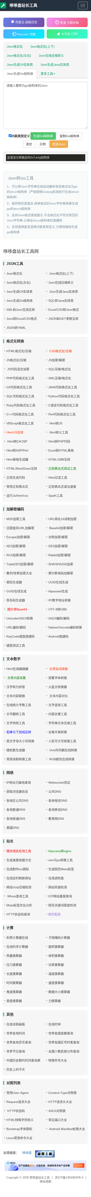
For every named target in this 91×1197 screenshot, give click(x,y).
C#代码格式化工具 (19, 387)
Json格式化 (15, 46)
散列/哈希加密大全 (19, 573)
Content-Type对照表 (62, 1093)
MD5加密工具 (15, 519)
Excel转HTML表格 (61, 450)
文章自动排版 (58, 669)
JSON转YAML (16, 327)
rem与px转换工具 (60, 860)
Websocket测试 (59, 782)
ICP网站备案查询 (60, 896)
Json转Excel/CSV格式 (21, 318)
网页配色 (54, 914)
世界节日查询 (15, 1051)
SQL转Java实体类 (61, 300)
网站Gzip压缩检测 (18, 887)
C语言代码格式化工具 (63, 405)
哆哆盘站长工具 (22, 5)
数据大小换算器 (59, 992)
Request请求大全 (18, 1102)
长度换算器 (14, 974)
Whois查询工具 (17, 896)
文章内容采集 (16, 678)
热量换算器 (14, 955)
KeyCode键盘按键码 (20, 636)
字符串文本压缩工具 (62, 723)
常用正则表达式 (17, 486)
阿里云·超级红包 (26, 22)
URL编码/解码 (16, 627)
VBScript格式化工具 (20, 423)
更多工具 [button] (47, 73)
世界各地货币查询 (18, 1042)
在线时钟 (54, 1024)
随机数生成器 (15, 750)
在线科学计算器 (17, 946)
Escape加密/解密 (18, 537)
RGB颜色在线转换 (61, 759)
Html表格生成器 (17, 459)
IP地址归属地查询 (18, 782)
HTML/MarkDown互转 (21, 468)
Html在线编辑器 (17, 669)
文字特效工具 (15, 723)
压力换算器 (14, 965)
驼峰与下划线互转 (18, 732)
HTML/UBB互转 (59, 459)
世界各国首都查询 (60, 1033)
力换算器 (54, 1001)
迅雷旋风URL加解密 (20, 528)
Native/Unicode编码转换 (65, 627)
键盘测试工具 (15, 645)
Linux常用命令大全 (19, 1138)
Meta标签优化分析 (19, 905)
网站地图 (45, 1181)
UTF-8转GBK (57, 609)
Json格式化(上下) (42, 46)
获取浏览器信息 (17, 791)
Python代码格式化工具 (64, 396)
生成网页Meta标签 (61, 869)
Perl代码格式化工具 (62, 414)
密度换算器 (14, 1001)
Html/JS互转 (14, 432)
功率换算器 (56, 965)
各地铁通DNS (15, 818)
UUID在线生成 (58, 582)
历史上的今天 (15, 1069)
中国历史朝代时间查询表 (23, 1060)
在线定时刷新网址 (18, 878)
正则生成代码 (15, 477)
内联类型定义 (20, 136)
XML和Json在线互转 (20, 309)
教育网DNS (56, 818)
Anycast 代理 (26, 34)
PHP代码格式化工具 (20, 378)
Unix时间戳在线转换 (62, 750)
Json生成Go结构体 (20, 73)
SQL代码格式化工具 (20, 396)
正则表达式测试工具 (62, 468)
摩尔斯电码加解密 (60, 573)
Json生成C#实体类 (20, 64)
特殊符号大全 (57, 1060)
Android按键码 (58, 636)
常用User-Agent (17, 1093)
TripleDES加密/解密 (20, 564)
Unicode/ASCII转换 (19, 618)
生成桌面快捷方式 (18, 860)
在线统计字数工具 (18, 705)
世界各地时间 (15, 1033)
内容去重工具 (57, 714)
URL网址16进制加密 (62, 519)
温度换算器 (56, 974)
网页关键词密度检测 (62, 905)
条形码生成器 (15, 600)
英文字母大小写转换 (20, 741)
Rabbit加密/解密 (59, 555)
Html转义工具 (58, 432)
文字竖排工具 (57, 705)
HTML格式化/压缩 (18, 351)
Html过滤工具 (57, 477)
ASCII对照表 (57, 1111)
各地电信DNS (57, 800)
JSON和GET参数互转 (63, 318)
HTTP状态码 (15, 1111)
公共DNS (54, 791)
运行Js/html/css (17, 495)
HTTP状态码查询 (18, 914)
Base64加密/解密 (60, 528)
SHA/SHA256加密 (60, 564)
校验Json (58, 144)
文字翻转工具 (15, 714)
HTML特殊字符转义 (20, 1120)
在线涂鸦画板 (15, 1024)
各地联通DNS (15, 809)
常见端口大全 (57, 1120)
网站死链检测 (57, 887)
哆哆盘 (27, 1152)
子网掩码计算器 (59, 937)
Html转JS (55, 423)
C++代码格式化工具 (20, 414)
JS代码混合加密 (17, 369)
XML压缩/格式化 (59, 378)
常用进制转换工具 (18, 759)
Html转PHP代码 (59, 441)
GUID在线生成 (16, 591)
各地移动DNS (57, 809)
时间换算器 (14, 983)
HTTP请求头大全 (60, 1102)
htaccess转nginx (59, 851)
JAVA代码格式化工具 (62, 387)
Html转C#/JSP (16, 441)
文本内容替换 (15, 696)
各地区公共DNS (17, 800)
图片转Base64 (16, 609)
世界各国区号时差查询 (63, 1042)
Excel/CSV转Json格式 (63, 309)
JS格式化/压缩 (16, 360)
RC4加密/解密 (16, 555)
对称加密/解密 (58, 537)
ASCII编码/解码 (59, 618)
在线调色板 (56, 878)
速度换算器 (56, 983)
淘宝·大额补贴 (69, 22)
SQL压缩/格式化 (59, 369)
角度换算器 (14, 992)
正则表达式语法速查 (62, 486)
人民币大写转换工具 (62, 741)
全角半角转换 (57, 732)
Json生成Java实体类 (54, 64)
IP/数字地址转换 (59, 600)
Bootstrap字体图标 (19, 1129)
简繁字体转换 (57, 678)
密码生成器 (14, 582)
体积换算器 (56, 955)
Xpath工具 (55, 495)
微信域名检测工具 (18, 851)
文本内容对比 (58, 696)
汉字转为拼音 (15, 687)
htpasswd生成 (58, 591)
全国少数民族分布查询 (63, 1051)
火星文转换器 (57, 687)
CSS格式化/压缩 (60, 351)
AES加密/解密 (16, 546)
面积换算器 (56, 946)
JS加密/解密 (56, 360)
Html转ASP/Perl (17, 450)
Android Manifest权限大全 (66, 1129)
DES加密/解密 (58, 546)
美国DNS (12, 827)
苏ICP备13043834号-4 (69, 1177)
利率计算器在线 (17, 937)
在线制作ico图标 (17, 869)
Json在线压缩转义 (51, 55)
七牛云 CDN (69, 33)
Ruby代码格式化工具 (20, 405)
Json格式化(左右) (19, 55)
